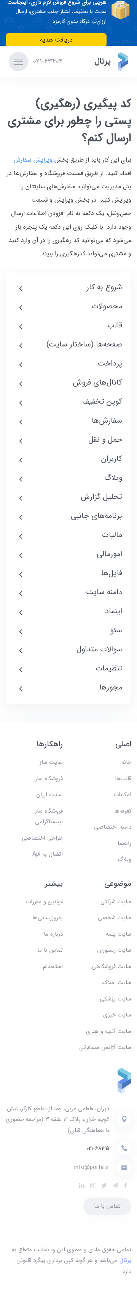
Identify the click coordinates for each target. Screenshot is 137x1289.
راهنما (124, 843)
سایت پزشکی (115, 999)
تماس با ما (50, 950)
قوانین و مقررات (44, 901)
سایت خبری (117, 1015)
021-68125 (97, 1148)
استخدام (53, 966)
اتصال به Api (47, 854)
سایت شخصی (114, 917)
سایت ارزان (49, 794)
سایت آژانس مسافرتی (105, 1047)
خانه (126, 762)
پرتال (125, 1260)
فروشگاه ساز (49, 778)
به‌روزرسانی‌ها (47, 917)
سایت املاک (116, 982)
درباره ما (53, 934)
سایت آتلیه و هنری (108, 1031)
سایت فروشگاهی (111, 966)
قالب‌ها (123, 778)
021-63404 (47, 61)
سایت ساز (51, 762)
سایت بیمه (118, 934)
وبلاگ (124, 859)
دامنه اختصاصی (112, 827)
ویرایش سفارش (33, 160)
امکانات (122, 794)
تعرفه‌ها (122, 811)
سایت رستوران (114, 950)
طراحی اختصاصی (42, 838)
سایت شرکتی (115, 901)
